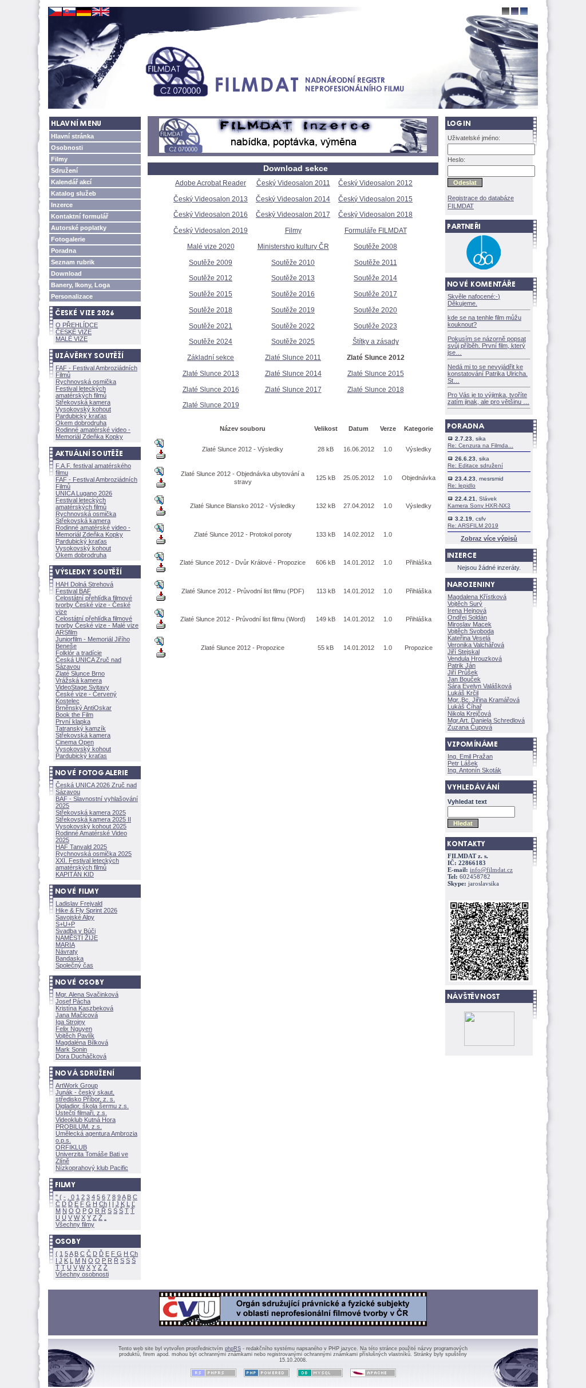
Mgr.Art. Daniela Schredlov (486, 720)
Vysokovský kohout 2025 (91, 826)
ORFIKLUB (71, 1147)
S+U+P (65, 924)
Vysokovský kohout (83, 409)
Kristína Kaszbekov (84, 1008)
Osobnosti (67, 147)
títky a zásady (376, 342)
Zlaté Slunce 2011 (293, 358)
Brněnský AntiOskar (84, 707)
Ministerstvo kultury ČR (293, 247)
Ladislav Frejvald (79, 903)
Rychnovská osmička (86, 381)
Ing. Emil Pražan (470, 756)
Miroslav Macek (470, 624)
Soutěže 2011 (375, 263)
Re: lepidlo (462, 485)
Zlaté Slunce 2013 (211, 374)
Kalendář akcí (71, 182)
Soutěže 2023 (375, 326)
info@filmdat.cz (491, 870)
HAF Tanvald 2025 (81, 846)
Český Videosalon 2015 (375, 199)
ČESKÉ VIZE (74, 331)
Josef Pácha (73, 1001)
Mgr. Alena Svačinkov (87, 994)
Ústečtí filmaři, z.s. (81, 1112)
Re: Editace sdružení (475, 465)
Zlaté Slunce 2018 (375, 390)
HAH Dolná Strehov (84, 584)
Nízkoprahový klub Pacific (92, 1167)
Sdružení (64, 170)
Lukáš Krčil (463, 692)
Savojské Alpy (75, 917)
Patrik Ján (462, 665)
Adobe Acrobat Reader (210, 183)
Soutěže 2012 (210, 278)
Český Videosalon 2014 (293, 199)
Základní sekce (210, 358)
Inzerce (62, 204)
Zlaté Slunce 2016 (211, 390)
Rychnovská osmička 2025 (94, 853)
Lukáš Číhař (465, 706)
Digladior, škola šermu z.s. (92, 1106)
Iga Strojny (70, 1021)
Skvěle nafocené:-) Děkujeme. (474, 300)
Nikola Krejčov (469, 713)
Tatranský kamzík (81, 728)
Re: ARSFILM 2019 (473, 525)
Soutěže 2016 (293, 294)
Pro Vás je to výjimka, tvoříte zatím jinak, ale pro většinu (488, 398)
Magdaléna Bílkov (82, 1042)
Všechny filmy (75, 1224)
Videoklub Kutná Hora (86, 1119)
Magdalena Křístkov (477, 596)
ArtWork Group (77, 1085)
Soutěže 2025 (293, 342)
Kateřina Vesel (469, 637)
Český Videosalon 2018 (375, 215)
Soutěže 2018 (210, 310)
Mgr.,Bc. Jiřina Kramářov (484, 699)
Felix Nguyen (74, 1028)
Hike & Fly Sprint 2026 (86, 910)
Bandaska (70, 958)
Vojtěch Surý (465, 603)
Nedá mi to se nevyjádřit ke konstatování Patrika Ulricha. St (488, 373)
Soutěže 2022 (293, 326)
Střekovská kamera (83, 402)
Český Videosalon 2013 (210, 199)
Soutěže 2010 (293, 263)
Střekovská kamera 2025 (91, 812)
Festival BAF (73, 591)
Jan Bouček (464, 679)
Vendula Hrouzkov (475, 658)
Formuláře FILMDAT (376, 231)
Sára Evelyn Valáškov (480, 686)
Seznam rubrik (72, 262)
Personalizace (72, 296)
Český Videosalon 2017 (293, 215)
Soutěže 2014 (375, 278)
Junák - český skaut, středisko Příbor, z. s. (85, 1096)
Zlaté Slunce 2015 (375, 374)
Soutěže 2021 (210, 326)
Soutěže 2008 (375, 247)
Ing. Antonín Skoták (474, 770)
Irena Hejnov (467, 610)
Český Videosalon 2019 (210, 231)
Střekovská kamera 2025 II (93, 819)
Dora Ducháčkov (81, 1056)
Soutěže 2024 (210, 342)
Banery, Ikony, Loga (80, 284)
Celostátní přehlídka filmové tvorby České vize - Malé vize (97, 622)
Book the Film (74, 714)
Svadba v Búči (76, 930)
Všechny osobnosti (82, 1274)
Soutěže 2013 (293, 278)
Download (66, 273)
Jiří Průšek (463, 672)
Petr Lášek (463, 763)
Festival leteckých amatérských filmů (81, 392)
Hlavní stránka (72, 136)
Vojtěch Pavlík (75, 1035)
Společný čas (74, 965)
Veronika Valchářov (476, 644)
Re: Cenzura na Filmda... (480, 445)
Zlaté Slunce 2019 (211, 405)
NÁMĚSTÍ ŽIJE (77, 937)
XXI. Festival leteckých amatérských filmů (87, 864)
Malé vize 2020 (211, 247)
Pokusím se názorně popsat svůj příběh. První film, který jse (487, 345)
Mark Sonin (71, 1049)
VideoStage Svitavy (82, 687)
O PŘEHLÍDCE (77, 325)
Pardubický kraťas (81, 416)
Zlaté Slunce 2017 (293, 390)
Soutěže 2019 (293, 310)
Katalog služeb (73, 193)
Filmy (59, 159)
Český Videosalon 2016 (210, 215)
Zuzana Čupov (470, 727)
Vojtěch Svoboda (471, 631)
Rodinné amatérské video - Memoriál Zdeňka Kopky (93, 433)
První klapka (73, 721)
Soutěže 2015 (210, 294)
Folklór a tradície (79, 652)
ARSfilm (66, 632)
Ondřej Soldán (467, 617)
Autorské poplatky (78, 227)
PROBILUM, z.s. (79, 1126)
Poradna (63, 250)
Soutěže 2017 (375, 294)
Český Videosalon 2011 (293, 183)
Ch (103, 1203)
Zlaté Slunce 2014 (293, 374)
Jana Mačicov (77, 1015)
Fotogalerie (68, 239)
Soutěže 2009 (210, 263)
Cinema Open (75, 742)
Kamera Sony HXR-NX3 (479, 505)
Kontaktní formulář (79, 216)
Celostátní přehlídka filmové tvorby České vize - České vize (94, 604)
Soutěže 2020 (375, 310)
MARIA (65, 944)
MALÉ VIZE (72, 338)
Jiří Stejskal (464, 651)
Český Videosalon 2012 (375, 183)
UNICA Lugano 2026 (84, 493)
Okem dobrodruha (81, 422)
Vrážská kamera (79, 680)
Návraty (67, 951)
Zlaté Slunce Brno (80, 673)
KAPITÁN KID (75, 874)
